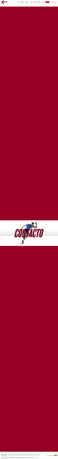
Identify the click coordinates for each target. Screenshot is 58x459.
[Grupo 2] (4, 0)
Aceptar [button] (55, 455)
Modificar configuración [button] (50, 455)
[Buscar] (51, 2)
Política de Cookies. (4, 455)
